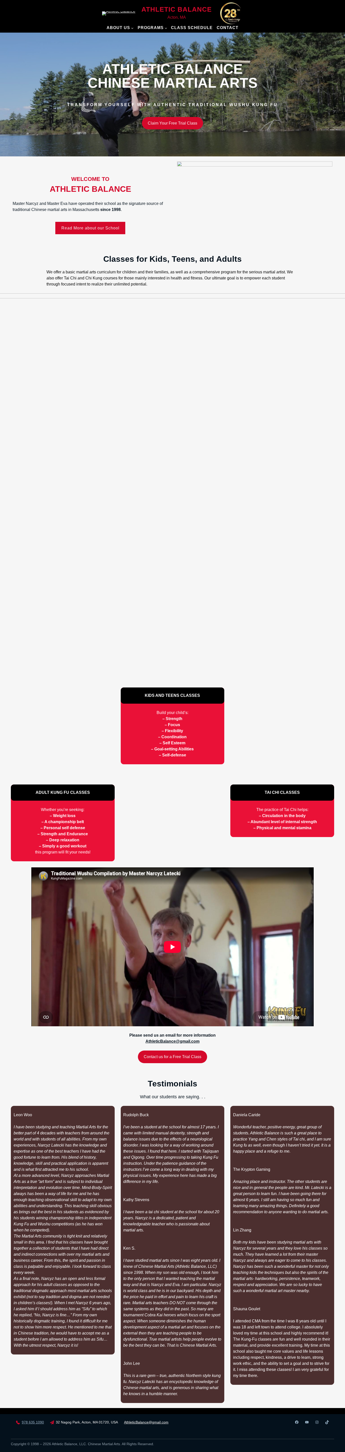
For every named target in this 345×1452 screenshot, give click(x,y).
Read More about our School (90, 228)
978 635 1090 (33, 1422)
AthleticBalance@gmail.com (146, 1422)
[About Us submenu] (132, 28)
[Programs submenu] (166, 28)
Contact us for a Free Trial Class (172, 1057)
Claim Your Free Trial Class (172, 123)
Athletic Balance (176, 9)
